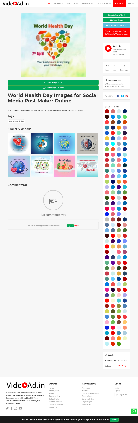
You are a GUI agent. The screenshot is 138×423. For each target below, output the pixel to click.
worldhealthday (16, 121)
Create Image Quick (53, 82)
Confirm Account (55, 402)
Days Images (122, 366)
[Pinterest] (126, 96)
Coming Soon (87, 396)
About (51, 393)
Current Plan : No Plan (117, 25)
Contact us (53, 407)
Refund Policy (54, 399)
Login (131, 4)
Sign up (120, 4)
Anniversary (86, 388)
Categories (103, 4)
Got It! (114, 420)
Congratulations (88, 399)
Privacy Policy (54, 391)
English (121, 395)
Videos (57, 4)
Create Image (117, 20)
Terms (51, 388)
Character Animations (90, 393)
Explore (86, 4)
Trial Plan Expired (56, 405)
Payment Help (54, 396)
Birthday (85, 391)
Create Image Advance (54, 88)
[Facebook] (118, 96)
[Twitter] (122, 96)
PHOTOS (71, 4)
